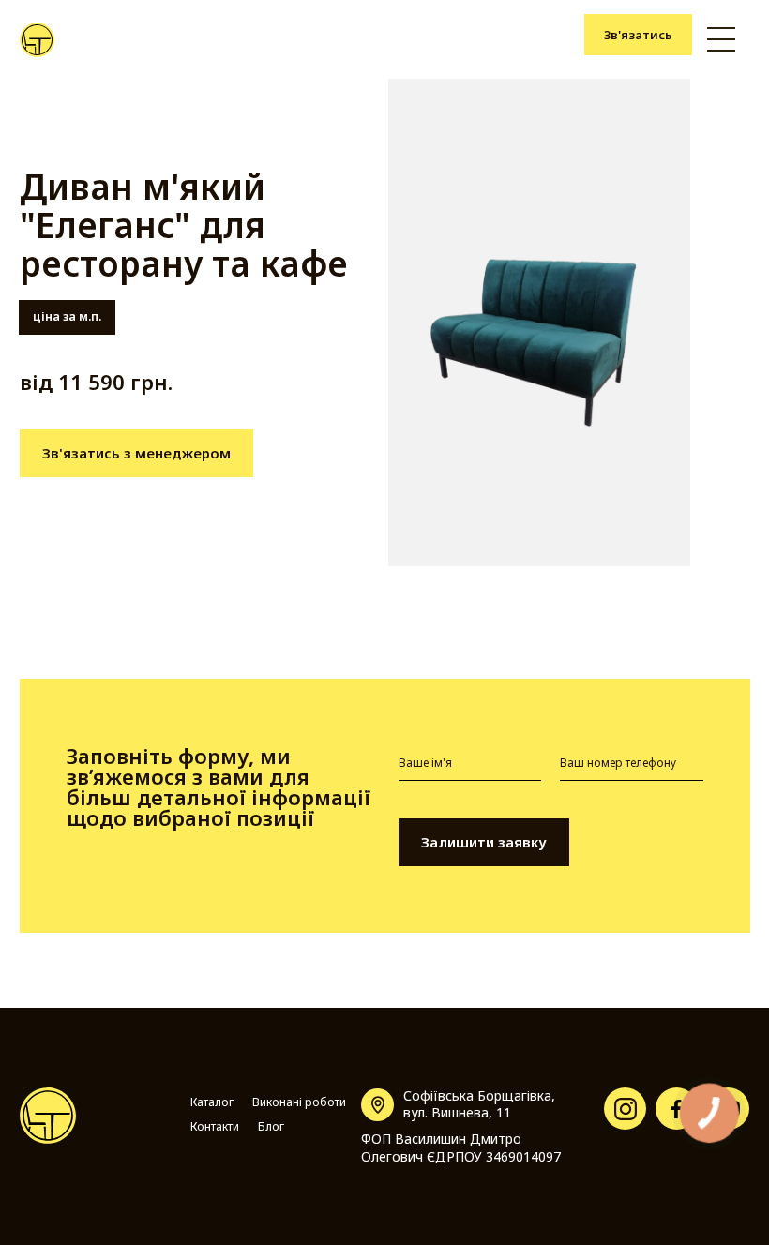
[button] (721, 39)
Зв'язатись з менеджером (136, 452)
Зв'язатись (638, 34)
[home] (37, 39)
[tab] (67, 317)
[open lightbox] (538, 322)
